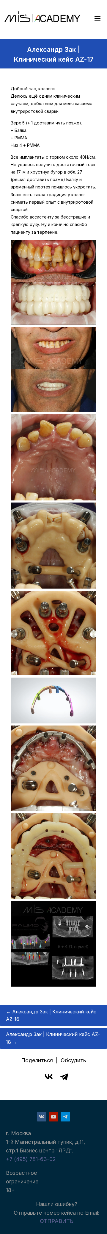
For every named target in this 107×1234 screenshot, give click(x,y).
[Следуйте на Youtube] (53, 1116)
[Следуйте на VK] (41, 1116)
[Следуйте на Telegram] (65, 1116)
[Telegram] (64, 1076)
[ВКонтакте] (49, 1076)
